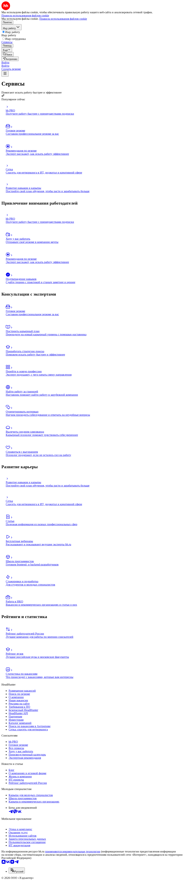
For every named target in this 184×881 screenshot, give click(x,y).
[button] (5, 62)
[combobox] (17, 870)
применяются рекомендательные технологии (72, 851)
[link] (7, 54)
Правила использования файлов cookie (63, 18)
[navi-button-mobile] (5, 74)
